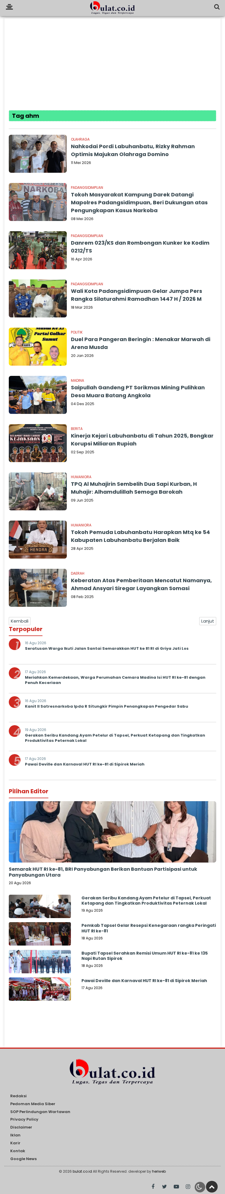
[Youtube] (176, 1187)
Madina (77, 380)
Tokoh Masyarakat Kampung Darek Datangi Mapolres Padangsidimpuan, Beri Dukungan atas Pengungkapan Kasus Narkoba (139, 202)
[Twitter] (164, 1187)
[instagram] (188, 1187)
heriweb (159, 1171)
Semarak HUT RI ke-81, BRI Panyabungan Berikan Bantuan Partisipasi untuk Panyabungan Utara (103, 872)
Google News (23, 1159)
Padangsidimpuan (87, 187)
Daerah (77, 573)
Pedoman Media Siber (32, 1104)
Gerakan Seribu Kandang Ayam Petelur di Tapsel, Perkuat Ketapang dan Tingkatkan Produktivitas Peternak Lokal (115, 737)
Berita (77, 428)
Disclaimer (21, 1127)
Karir (15, 1143)
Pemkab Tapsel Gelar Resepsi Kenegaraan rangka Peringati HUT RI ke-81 (148, 928)
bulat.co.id (82, 1171)
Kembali (19, 621)
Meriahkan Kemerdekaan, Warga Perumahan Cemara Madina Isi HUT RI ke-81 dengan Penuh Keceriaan (115, 680)
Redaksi (18, 1096)
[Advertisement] (112, 59)
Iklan (15, 1135)
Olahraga (80, 139)
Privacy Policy (24, 1119)
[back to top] (212, 1187)
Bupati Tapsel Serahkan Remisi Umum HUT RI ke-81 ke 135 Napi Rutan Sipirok (144, 955)
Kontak (17, 1151)
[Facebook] (153, 1187)
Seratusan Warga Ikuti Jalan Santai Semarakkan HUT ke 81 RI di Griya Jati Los (107, 648)
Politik (77, 332)
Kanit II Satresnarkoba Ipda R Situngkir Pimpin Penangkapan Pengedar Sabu (106, 706)
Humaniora (81, 476)
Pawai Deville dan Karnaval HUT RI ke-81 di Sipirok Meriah (84, 764)
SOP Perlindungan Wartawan (40, 1112)
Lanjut (207, 621)
